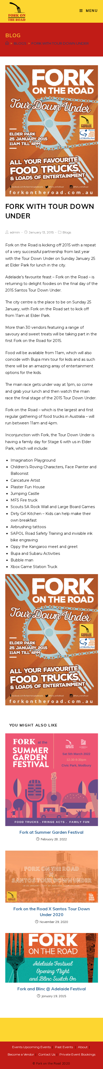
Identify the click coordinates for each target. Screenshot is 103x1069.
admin (15, 232)
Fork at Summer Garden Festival (51, 832)
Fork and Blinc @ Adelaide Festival (51, 988)
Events (17, 1047)
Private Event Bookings (77, 1054)
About (83, 1047)
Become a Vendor (21, 1054)
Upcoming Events (37, 1047)
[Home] (7, 43)
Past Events (64, 1047)
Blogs (67, 232)
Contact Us (46, 1054)
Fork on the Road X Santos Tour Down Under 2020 (51, 911)
